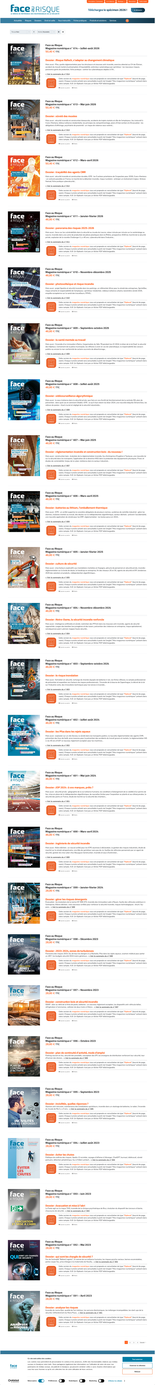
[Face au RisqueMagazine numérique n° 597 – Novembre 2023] (24, 1005)
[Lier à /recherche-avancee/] (127, 20)
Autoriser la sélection (137, 1365)
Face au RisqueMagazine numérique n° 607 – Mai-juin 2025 (70, 438)
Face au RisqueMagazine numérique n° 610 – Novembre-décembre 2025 (78, 270)
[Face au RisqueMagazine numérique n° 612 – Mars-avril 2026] (24, 175)
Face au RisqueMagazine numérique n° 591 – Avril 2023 (68, 1294)
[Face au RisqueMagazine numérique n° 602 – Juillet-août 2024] (24, 735)
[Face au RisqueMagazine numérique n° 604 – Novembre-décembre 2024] (24, 623)
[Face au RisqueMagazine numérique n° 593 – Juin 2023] (24, 1209)
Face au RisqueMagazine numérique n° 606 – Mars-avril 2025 (71, 494)
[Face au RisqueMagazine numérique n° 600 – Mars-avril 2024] (24, 847)
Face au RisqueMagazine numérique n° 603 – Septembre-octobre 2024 (77, 662)
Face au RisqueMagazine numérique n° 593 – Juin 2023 (68, 1192)
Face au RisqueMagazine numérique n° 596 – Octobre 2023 (70, 1039)
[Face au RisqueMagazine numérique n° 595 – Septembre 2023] (24, 1107)
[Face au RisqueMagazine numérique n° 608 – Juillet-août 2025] (24, 399)
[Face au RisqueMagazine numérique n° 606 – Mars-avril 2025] (24, 511)
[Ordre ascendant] (34, 32)
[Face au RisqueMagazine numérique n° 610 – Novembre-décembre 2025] (24, 287)
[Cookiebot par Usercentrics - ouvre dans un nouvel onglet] (13, 1380)
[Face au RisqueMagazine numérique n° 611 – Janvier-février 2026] (24, 231)
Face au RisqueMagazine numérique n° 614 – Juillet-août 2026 (72, 47)
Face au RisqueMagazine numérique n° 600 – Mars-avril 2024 (71, 830)
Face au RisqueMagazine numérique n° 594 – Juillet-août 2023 (72, 1141)
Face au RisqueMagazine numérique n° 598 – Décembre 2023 (71, 937)
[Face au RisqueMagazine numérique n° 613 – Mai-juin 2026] (24, 120)
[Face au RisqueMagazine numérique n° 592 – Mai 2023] (24, 1260)
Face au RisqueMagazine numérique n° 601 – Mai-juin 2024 (70, 774)
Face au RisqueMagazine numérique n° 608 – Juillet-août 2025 (72, 382)
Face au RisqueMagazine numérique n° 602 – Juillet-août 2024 (72, 718)
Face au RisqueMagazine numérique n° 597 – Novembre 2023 (72, 988)
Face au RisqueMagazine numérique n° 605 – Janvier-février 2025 (74, 550)
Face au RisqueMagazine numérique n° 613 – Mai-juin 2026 (70, 103)
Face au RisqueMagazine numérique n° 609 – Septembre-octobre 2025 (77, 326)
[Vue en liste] (63, 32)
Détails (75, 88)
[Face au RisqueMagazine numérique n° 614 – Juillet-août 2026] (24, 64)
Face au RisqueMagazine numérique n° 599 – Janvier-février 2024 (74, 886)
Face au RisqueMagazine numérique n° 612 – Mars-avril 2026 (71, 159)
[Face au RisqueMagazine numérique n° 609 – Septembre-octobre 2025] (24, 343)
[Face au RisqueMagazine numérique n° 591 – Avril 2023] (24, 1311)
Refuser (137, 1372)
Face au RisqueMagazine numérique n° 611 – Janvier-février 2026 (74, 214)
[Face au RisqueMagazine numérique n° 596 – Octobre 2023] (24, 1056)
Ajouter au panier (65, 88)
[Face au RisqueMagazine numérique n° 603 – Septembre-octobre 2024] (24, 679)
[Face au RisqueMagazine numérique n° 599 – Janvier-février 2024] (24, 903)
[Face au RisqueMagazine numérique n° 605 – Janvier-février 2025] (24, 567)
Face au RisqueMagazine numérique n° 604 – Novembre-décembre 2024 (78, 606)
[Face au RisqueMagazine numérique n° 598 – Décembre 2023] (24, 954)
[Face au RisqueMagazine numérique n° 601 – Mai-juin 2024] (24, 791)
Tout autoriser (137, 1359)
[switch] (62, 1380)
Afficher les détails (115, 1381)
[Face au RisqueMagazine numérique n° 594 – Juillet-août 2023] (24, 1158)
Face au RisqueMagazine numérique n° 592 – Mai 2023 (68, 1243)
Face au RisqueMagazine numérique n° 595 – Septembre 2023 (72, 1090)
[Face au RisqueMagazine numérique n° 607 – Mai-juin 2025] (24, 455)
